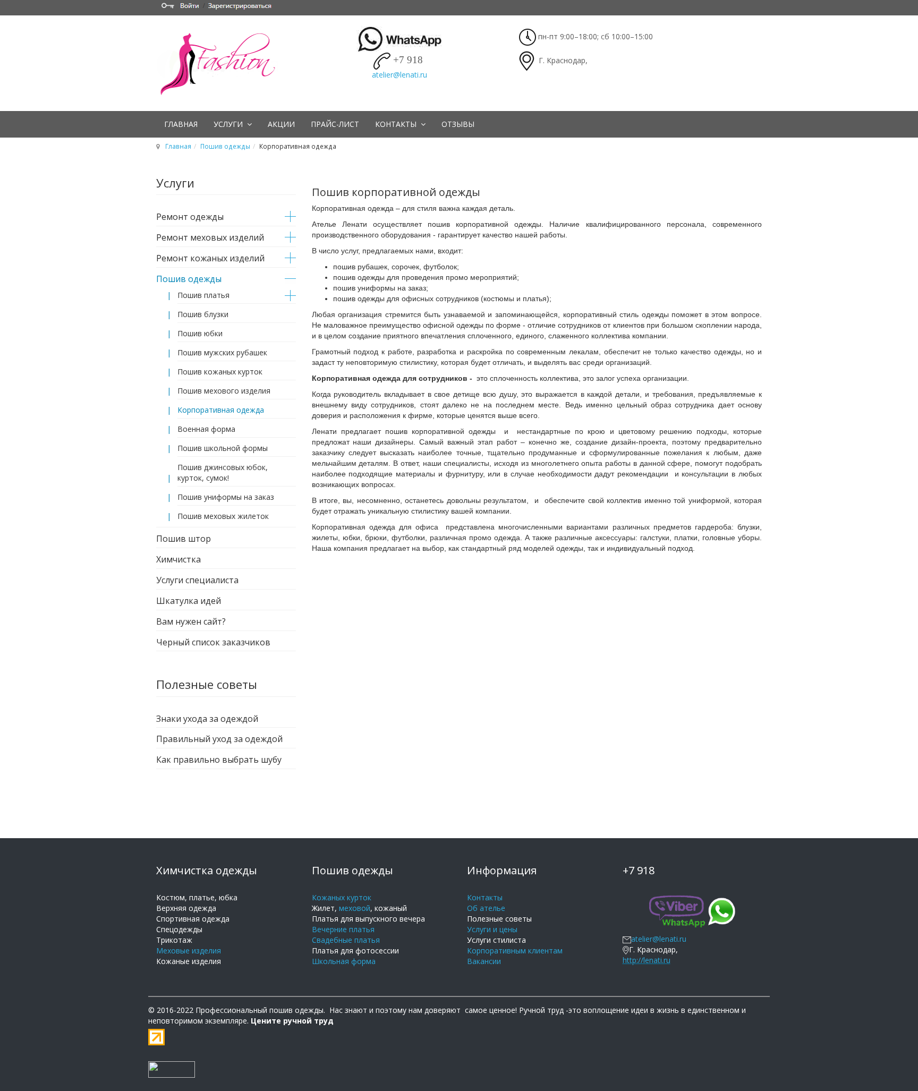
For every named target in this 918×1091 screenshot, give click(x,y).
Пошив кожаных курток (219, 371)
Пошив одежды (225, 146)
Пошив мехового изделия (223, 391)
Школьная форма (344, 961)
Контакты (397, 124)
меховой (354, 908)
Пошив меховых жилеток (223, 516)
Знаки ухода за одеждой (207, 719)
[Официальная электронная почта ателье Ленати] (627, 939)
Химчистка (178, 559)
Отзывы (457, 124)
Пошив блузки (202, 314)
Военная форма (206, 429)
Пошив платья (203, 295)
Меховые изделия (188, 950)
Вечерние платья (343, 929)
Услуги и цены (492, 929)
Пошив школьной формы (222, 448)
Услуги (229, 124)
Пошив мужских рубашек (222, 352)
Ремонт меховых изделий (210, 237)
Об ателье (486, 908)
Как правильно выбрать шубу (219, 759)
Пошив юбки (200, 333)
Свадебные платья (346, 940)
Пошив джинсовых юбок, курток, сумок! (222, 472)
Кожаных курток (341, 897)
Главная (181, 124)
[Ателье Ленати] (222, 63)
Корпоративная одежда (220, 410)
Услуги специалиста (197, 580)
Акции (281, 124)
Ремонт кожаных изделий (210, 258)
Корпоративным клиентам (515, 950)
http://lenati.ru (646, 960)
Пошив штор (183, 538)
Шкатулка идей (188, 601)
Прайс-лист (335, 124)
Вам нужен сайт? (191, 621)
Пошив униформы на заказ (225, 497)
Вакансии (484, 961)
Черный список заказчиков (213, 642)
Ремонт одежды (190, 217)
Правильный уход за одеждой (219, 739)
